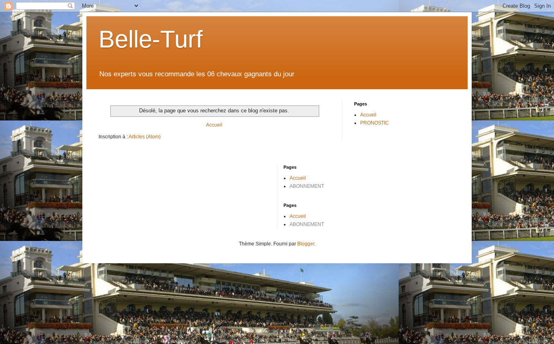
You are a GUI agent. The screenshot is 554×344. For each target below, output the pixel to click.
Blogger (305, 244)
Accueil (214, 125)
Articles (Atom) (145, 137)
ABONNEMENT (307, 186)
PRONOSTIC (374, 123)
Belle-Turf (151, 39)
